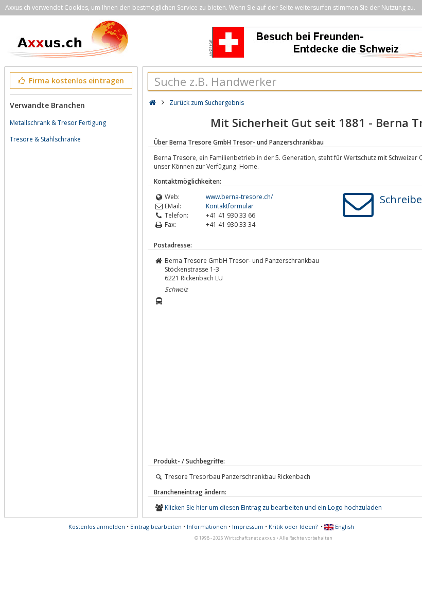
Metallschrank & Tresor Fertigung (58, 122)
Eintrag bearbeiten (156, 526)
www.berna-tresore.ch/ (239, 196)
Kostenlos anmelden (96, 526)
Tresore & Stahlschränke (45, 139)
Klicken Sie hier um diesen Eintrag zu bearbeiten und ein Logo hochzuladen (273, 507)
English (343, 526)
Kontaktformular (230, 206)
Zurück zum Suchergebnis (206, 102)
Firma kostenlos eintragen (75, 80)
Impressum (247, 526)
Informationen (207, 526)
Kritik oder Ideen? (293, 526)
